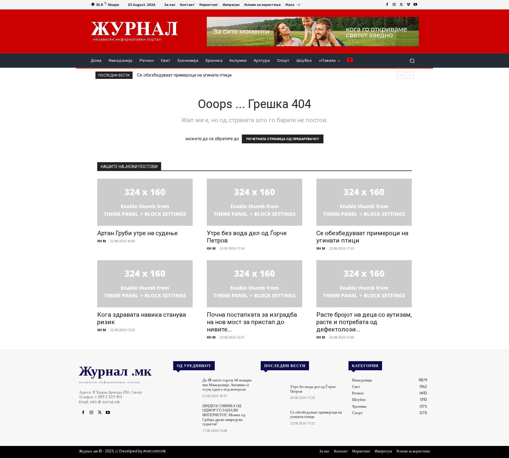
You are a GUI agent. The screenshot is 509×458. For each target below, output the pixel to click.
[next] (410, 75)
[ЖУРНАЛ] (134, 28)
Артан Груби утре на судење (137, 233)
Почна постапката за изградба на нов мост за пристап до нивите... (252, 322)
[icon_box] (293, 5)
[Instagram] (394, 4)
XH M (101, 241)
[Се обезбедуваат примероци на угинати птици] (364, 202)
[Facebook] (387, 4)
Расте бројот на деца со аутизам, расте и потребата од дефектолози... (364, 322)
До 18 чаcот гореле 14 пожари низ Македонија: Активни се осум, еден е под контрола (227, 384)
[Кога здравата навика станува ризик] (145, 283)
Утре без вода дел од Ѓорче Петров (313, 389)
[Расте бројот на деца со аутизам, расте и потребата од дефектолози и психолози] (364, 283)
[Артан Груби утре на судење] (145, 202)
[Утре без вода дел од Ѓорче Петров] (254, 202)
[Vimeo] (408, 4)
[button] (412, 61)
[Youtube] (415, 4)
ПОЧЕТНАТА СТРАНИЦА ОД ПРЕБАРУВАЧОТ (282, 139)
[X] (401, 4)
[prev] (400, 75)
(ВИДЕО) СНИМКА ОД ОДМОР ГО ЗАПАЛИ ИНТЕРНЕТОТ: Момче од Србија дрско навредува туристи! (223, 414)
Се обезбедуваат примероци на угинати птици (184, 75)
